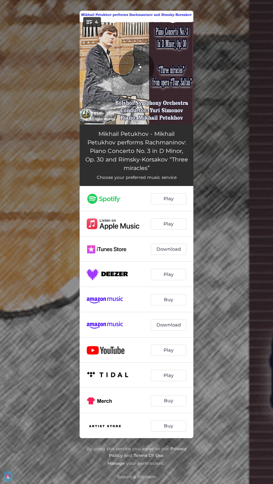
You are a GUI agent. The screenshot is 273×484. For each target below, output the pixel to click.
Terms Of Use (149, 455)
